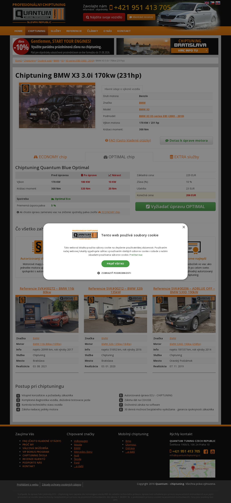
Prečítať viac (136, 254)
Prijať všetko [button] (115, 263)
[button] (115, 273)
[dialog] (115, 251)
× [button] (183, 227)
